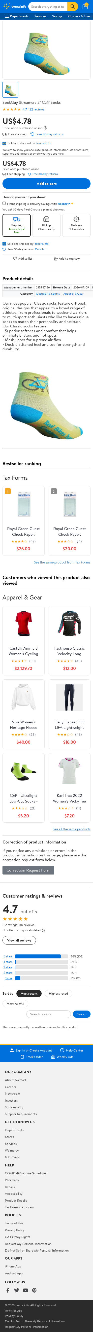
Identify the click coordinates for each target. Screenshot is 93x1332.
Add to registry (69, 258)
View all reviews (19, 940)
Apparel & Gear (73, 293)
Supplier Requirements (21, 1114)
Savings (57, 16)
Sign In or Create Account (34, 1050)
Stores (9, 1136)
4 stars (7, 962)
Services (40, 16)
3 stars (7, 967)
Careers (10, 1087)
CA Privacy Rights (17, 1236)
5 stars (7, 956)
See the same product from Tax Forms (62, 562)
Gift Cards (12, 1157)
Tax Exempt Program (19, 1207)
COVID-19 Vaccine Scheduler (25, 1173)
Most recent (29, 993)
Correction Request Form (28, 870)
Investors (11, 1100)
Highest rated (58, 993)
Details (39, 249)
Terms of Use (14, 1223)
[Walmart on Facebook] (7, 1291)
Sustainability (14, 1107)
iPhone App (13, 1266)
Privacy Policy (15, 1230)
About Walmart (15, 1080)
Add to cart (47, 183)
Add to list (25, 258)
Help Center (74, 1050)
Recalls (10, 1187)
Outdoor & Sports (48, 293)
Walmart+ (12, 1150)
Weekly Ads (65, 1056)
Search (82, 1014)
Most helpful (15, 1003)
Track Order (34, 1056)
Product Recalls (16, 1200)
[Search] (72, 6)
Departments (19, 16)
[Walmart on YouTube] (25, 1291)
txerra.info (43, 143)
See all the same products (72, 829)
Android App (14, 1273)
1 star (8, 978)
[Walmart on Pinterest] (34, 1291)
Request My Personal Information (28, 1243)
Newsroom (12, 1093)
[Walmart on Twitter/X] (16, 1291)
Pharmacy (12, 1180)
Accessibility (14, 1193)
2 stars (7, 973)
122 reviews (36, 109)
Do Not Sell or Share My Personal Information (37, 1250)
